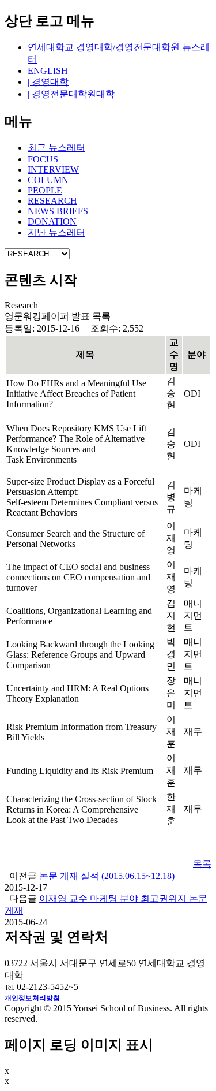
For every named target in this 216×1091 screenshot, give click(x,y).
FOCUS (43, 159)
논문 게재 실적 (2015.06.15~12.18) (107, 876)
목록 (202, 864)
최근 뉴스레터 (56, 147)
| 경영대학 (48, 82)
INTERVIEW (53, 169)
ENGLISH (48, 71)
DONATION (52, 221)
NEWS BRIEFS (58, 211)
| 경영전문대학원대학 (71, 94)
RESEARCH (52, 201)
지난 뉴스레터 (56, 232)
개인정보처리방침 (32, 998)
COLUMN (48, 180)
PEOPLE (45, 190)
